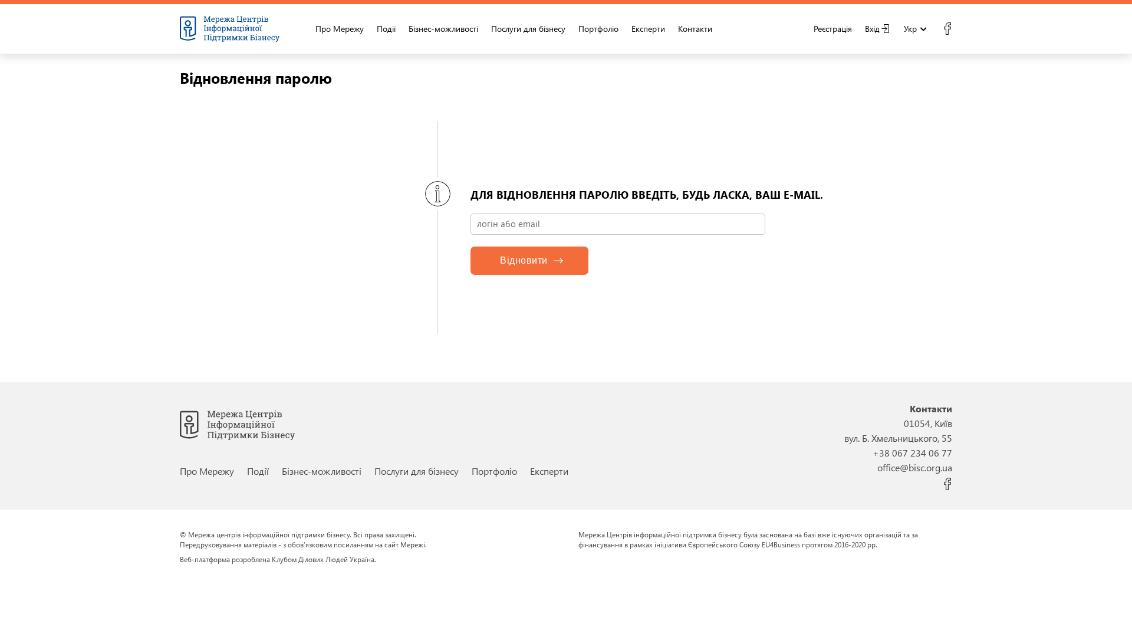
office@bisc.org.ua (914, 467)
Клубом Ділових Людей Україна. (324, 559)
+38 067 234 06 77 (912, 452)
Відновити (524, 260)
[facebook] (947, 28)
